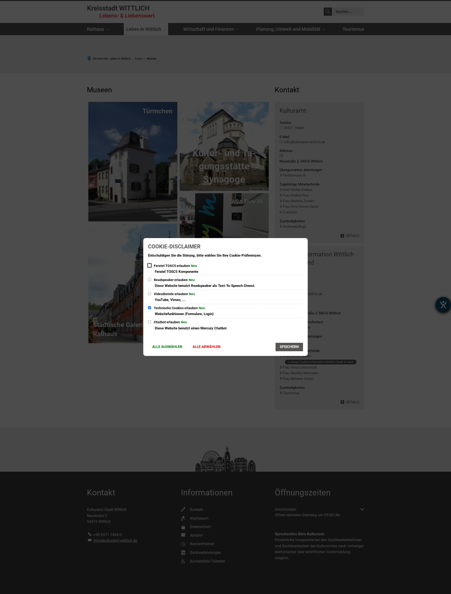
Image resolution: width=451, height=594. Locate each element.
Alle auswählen (167, 347)
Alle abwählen (207, 347)
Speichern (289, 347)
